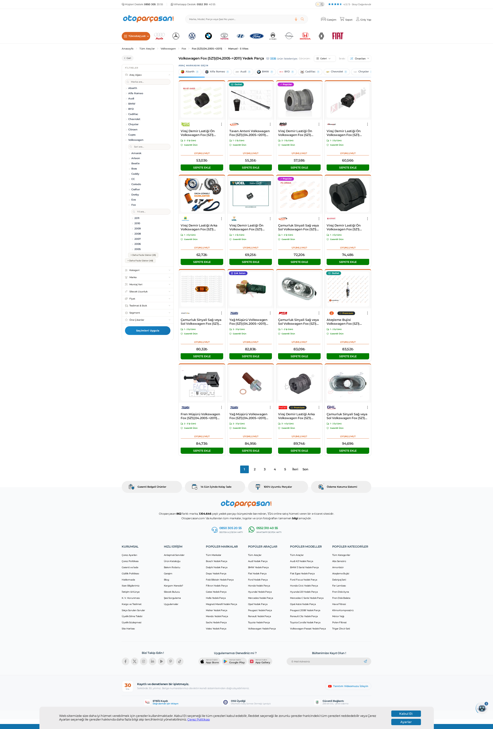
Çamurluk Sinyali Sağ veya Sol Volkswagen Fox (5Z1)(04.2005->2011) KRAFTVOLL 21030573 (201, 322)
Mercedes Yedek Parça (260, 597)
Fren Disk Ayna (340, 591)
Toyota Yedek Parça (259, 622)
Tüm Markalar (213, 555)
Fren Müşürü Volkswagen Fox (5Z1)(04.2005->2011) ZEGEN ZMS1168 (200, 416)
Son (305, 469)
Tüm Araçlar (147, 48)
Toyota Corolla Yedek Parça (305, 622)
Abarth (190, 71)
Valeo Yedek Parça (216, 628)
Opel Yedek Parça (257, 604)
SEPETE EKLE (202, 167)
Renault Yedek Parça (259, 616)
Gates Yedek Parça (216, 591)
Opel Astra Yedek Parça (303, 604)
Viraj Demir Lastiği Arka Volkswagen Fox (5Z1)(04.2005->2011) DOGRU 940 (199, 227)
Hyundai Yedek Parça (260, 591)
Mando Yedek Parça (217, 616)
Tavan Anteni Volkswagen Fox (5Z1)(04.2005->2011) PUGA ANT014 (249, 133)
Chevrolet (337, 71)
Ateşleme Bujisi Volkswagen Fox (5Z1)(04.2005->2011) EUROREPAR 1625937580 (346, 322)
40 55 (206, 4)
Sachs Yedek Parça (216, 622)
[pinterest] (170, 661)
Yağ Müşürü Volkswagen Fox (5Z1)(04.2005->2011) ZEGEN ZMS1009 (248, 322)
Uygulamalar (171, 604)
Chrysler (363, 71)
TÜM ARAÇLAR (136, 36)
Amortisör (338, 567)
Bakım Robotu (172, 567)
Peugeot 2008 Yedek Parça (305, 610)
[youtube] (161, 661)
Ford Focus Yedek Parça (303, 579)
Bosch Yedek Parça (216, 561)
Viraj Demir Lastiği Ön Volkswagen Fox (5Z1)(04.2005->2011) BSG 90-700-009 (296, 133)
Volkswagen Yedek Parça (262, 628)
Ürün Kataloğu (172, 561)
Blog (166, 579)
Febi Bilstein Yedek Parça (220, 579)
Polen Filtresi (339, 622)
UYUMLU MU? (202, 153)
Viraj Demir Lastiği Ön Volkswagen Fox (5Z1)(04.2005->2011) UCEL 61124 (250, 227)
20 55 (153, 4)
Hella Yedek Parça (216, 597)
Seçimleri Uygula (147, 330)
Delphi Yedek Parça (216, 567)
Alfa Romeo (217, 71)
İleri (295, 469)
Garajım (168, 573)
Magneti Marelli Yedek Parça (221, 604)
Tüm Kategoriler (341, 555)
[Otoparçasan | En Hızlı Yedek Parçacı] (149, 19)
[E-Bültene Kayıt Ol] (365, 661)
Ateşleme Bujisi (340, 573)
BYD (287, 71)
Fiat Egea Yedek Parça (302, 573)
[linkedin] (152, 661)
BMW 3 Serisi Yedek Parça (304, 567)
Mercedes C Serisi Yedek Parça (307, 597)
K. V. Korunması (131, 597)
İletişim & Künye (131, 591)
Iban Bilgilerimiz (130, 585)
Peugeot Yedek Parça (260, 610)
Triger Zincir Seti (341, 628)
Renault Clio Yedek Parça (304, 616)
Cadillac (310, 71)
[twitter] (134, 661)
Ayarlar (406, 722)
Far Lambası (339, 585)
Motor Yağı (338, 616)
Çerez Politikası (198, 719)
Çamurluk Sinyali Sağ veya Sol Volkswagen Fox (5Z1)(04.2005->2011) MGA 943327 (298, 322)
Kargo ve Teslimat (132, 604)
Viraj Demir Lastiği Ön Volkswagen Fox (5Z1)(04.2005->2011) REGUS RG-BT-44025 (201, 133)
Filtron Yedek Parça (216, 585)
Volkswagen (168, 48)
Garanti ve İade (130, 567)
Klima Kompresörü (343, 610)
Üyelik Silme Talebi (132, 616)
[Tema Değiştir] (319, 4)
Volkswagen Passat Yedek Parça (308, 628)
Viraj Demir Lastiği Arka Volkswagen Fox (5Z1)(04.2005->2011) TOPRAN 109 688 (297, 416)
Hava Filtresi (339, 604)
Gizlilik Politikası (130, 573)
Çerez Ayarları (129, 555)
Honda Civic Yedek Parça (304, 585)
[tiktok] (180, 661)
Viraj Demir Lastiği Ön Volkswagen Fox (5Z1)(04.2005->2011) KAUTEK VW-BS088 (345, 133)
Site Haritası (128, 628)
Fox (184, 48)
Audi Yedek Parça (257, 561)
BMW (265, 71)
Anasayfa (127, 48)
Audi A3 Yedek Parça (301, 561)
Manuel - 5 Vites (238, 48)
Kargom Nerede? (173, 585)
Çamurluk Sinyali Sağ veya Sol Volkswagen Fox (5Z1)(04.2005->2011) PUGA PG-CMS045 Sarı (298, 227)
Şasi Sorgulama (172, 597)
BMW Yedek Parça (258, 567)
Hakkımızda (128, 579)
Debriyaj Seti (339, 579)
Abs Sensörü (339, 561)
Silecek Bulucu (172, 591)
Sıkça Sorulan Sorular (133, 610)
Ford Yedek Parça (258, 579)
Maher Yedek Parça (216, 610)
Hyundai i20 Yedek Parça (304, 591)
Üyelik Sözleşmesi (131, 622)
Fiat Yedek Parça (257, 573)
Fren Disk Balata (341, 597)
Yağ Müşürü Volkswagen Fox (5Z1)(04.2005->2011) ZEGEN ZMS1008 (248, 416)
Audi (243, 71)
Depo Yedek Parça (216, 573)
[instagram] (144, 661)
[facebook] (125, 661)
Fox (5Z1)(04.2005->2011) (207, 48)
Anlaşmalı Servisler (174, 555)
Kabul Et (406, 714)
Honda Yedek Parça (259, 585)
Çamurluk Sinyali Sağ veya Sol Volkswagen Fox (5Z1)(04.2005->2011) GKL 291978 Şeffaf (347, 416)
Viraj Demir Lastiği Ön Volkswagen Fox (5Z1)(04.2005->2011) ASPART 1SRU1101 (345, 227)
